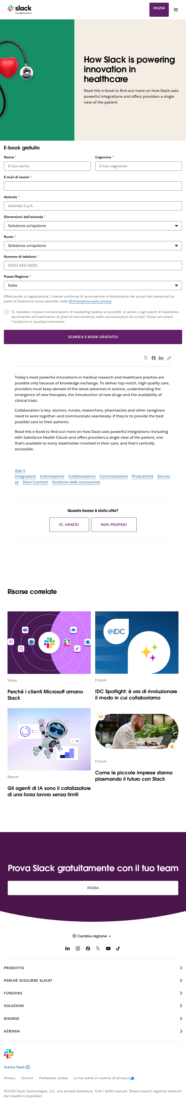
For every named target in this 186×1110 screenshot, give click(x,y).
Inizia (159, 8)
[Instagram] (78, 949)
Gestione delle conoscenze (76, 482)
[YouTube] (108, 949)
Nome (10, 157)
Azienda (11, 197)
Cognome (104, 157)
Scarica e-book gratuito (93, 337)
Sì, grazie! (69, 524)
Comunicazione (114, 476)
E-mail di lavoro (18, 177)
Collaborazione (82, 476)
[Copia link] (169, 358)
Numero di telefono (21, 256)
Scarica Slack (14, 1067)
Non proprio (114, 524)
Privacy (9, 1078)
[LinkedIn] (161, 358)
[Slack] (20, 9)
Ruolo (10, 237)
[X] (98, 949)
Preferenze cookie (53, 1078)
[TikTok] (118, 949)
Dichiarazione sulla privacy (90, 301)
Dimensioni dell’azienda (25, 217)
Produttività (142, 476)
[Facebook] (153, 358)
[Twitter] (146, 358)
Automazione (52, 476)
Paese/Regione (17, 276)
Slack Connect (35, 482)
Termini (27, 1078)
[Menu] (175, 10)
